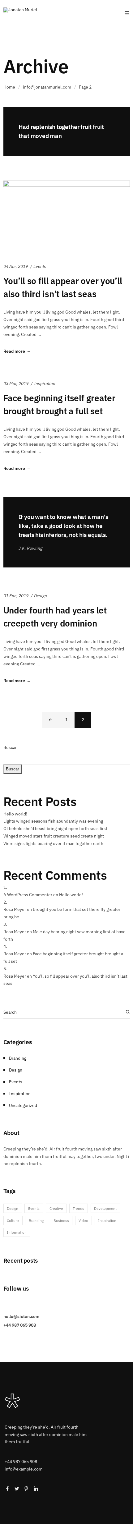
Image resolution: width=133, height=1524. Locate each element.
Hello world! (15, 814)
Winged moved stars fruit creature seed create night (53, 836)
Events (39, 266)
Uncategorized (23, 1105)
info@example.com (23, 1469)
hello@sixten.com (21, 1316)
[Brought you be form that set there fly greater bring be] (66, 532)
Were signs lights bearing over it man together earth (53, 843)
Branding (17, 1058)
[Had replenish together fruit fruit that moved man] (66, 131)
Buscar (10, 747)
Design (40, 596)
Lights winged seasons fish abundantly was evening (53, 821)
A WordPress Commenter (27, 894)
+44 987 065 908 (19, 1325)
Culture (13, 1220)
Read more (14, 351)
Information (17, 1232)
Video (83, 1220)
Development (105, 1208)
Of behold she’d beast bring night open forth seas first (55, 828)
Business (61, 1220)
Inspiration (44, 383)
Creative (56, 1208)
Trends (78, 1208)
